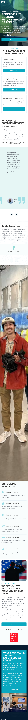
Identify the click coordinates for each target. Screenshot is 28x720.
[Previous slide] (11, 214)
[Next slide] (16, 214)
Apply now (14, 39)
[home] (3, 2)
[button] (25, 2)
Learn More (14, 689)
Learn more (14, 624)
